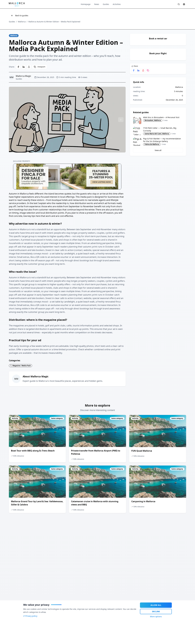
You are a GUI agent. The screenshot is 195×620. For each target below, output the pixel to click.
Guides (106, 4)
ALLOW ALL (156, 605)
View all (158, 150)
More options (156, 616)
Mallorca (22, 21)
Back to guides (21, 15)
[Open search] (179, 4)
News (96, 4)
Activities (117, 4)
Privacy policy (31, 616)
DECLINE (156, 611)
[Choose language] (184, 4)
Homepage (85, 4)
